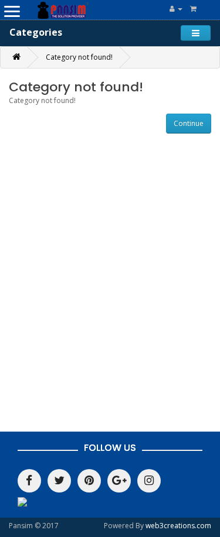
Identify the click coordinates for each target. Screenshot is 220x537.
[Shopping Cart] (193, 9)
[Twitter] (59, 480)
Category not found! (79, 57)
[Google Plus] (119, 480)
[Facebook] (29, 480)
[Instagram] (149, 480)
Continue (189, 123)
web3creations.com (178, 526)
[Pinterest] (89, 480)
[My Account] (176, 9)
